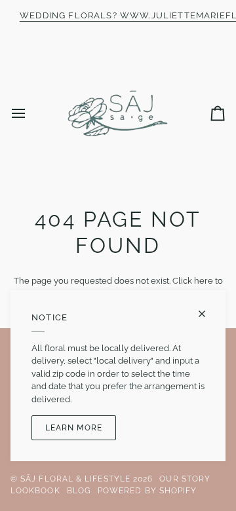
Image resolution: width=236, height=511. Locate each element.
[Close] (207, 313)
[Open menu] (30, 113)
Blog (79, 490)
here (203, 281)
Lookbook (35, 490)
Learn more (73, 427)
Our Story (184, 478)
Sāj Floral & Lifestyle (75, 478)
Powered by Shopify (147, 490)
